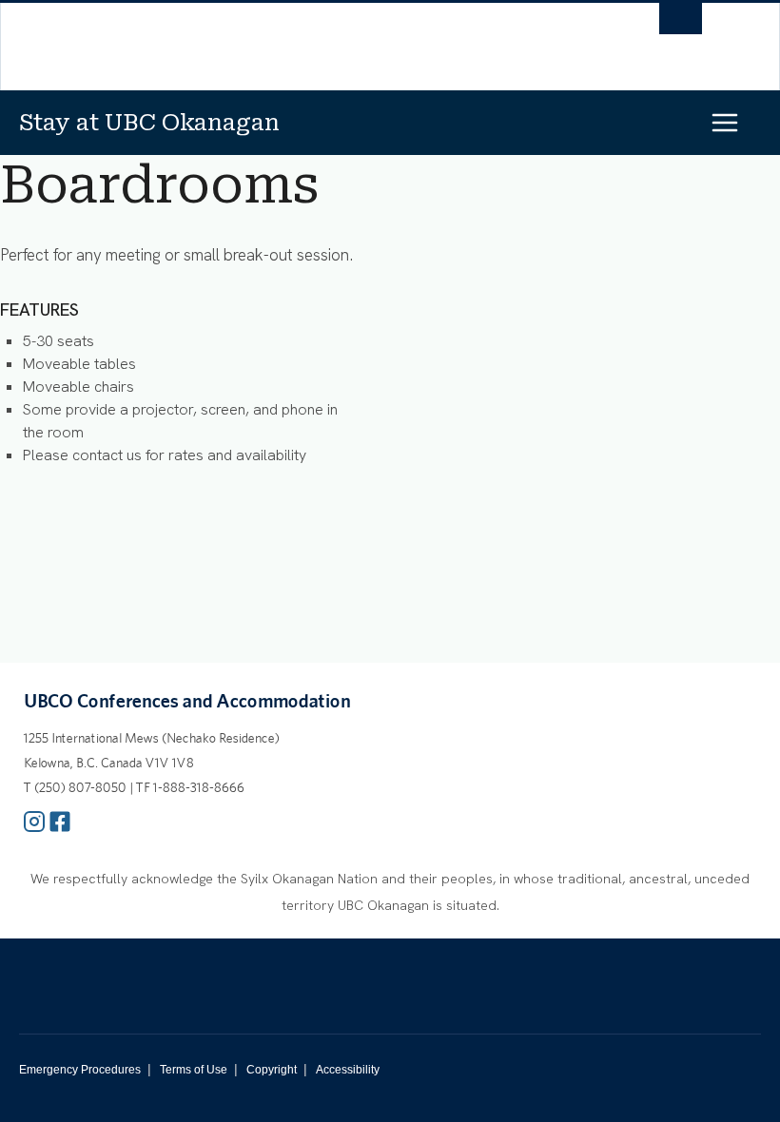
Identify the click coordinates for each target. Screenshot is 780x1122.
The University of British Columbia (306, 39)
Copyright (271, 1069)
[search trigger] (680, 24)
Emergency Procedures (80, 1069)
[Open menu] (741, 122)
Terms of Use (193, 1069)
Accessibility (348, 1069)
